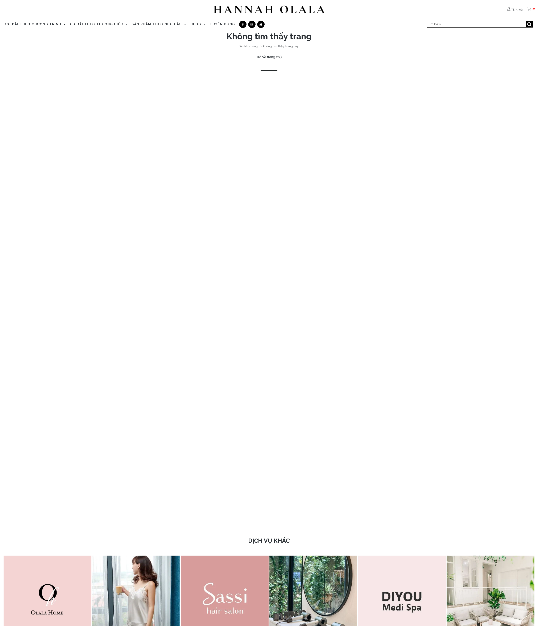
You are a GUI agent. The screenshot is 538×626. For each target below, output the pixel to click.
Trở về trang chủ (269, 57)
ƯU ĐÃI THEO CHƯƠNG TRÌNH (34, 24)
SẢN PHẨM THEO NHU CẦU (157, 24)
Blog (196, 24)
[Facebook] (243, 24)
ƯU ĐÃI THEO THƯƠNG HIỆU (97, 24)
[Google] (252, 24)
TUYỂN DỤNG (222, 24)
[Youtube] (261, 24)
